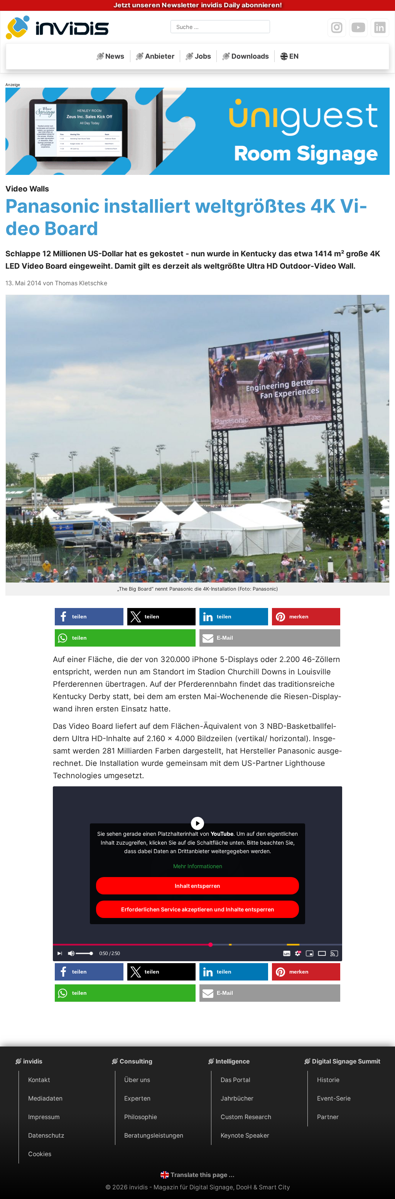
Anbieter (159, 56)
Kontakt (39, 1080)
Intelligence (233, 1061)
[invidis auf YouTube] (358, 28)
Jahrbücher (237, 1098)
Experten (137, 1098)
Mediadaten (45, 1098)
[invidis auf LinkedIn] (380, 28)
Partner (328, 1117)
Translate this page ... (202, 1175)
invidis (32, 1061)
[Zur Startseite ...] (59, 28)
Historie (328, 1080)
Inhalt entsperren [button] (197, 885)
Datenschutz (46, 1135)
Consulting (136, 1061)
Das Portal (235, 1080)
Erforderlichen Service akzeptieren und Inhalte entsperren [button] (197, 909)
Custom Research (246, 1117)
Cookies (39, 1154)
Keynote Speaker (245, 1135)
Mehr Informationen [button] (197, 866)
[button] (89, 616)
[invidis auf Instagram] (336, 28)
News (114, 56)
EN (294, 56)
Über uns (137, 1080)
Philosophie (140, 1117)
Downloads (250, 56)
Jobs (203, 56)
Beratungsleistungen (153, 1135)
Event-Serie (334, 1098)
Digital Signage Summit (346, 1061)
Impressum (44, 1117)
